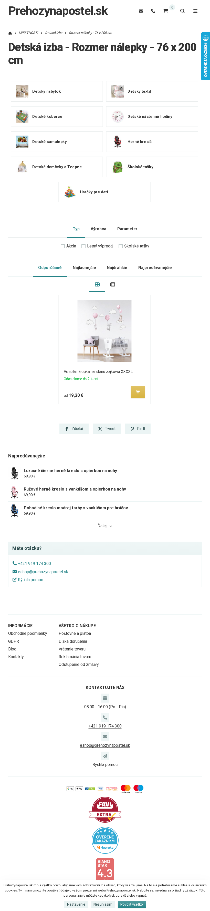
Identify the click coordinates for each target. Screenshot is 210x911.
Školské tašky (140, 167)
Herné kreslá (140, 141)
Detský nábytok (46, 91)
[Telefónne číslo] (153, 11)
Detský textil (139, 91)
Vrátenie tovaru (72, 649)
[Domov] (10, 33)
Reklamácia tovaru (75, 656)
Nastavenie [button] (76, 904)
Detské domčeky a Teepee (57, 167)
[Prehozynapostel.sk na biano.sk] (105, 870)
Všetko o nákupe (77, 625)
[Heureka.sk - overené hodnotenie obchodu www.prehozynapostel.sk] (105, 839)
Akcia (71, 246)
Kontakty (16, 656)
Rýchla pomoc (30, 579)
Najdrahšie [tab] (117, 267)
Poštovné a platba (75, 633)
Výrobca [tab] (98, 228)
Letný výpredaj (100, 246)
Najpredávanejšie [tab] (155, 267)
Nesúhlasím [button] (102, 904)
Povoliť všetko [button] (131, 904)
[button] (138, 392)
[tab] (97, 284)
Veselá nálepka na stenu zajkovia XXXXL (98, 371)
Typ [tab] (76, 228)
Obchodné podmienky (27, 633)
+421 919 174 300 (34, 563)
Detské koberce (47, 116)
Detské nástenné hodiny (150, 116)
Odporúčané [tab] (50, 267)
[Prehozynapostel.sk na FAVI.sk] (105, 809)
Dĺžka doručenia (73, 641)
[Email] (141, 11)
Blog (12, 649)
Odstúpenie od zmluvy (79, 664)
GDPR (13, 641)
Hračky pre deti (94, 192)
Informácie (20, 625)
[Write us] (105, 756)
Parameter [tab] (127, 228)
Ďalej (102, 525)
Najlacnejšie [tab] (84, 267)
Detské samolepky (49, 141)
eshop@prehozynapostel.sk (43, 571)
